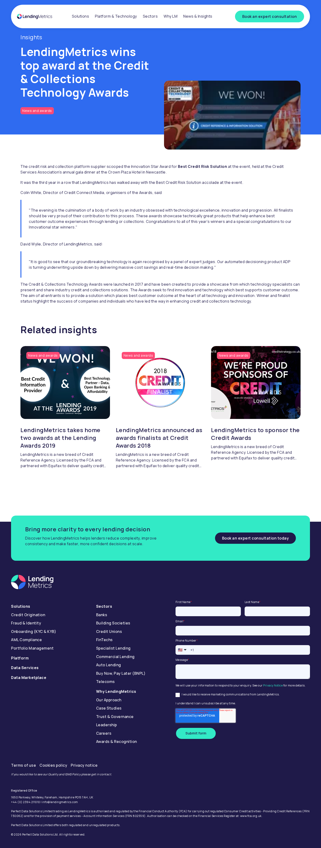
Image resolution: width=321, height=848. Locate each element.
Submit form (195, 733)
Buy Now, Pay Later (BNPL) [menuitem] (121, 673)
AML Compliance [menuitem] (26, 639)
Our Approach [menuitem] (108, 699)
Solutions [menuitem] (80, 16)
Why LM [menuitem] (170, 16)
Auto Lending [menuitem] (108, 664)
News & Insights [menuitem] (197, 16)
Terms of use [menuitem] (23, 765)
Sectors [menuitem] (150, 16)
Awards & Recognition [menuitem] (116, 741)
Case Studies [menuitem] (109, 708)
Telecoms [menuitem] (105, 681)
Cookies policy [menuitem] (53, 765)
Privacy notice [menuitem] (84, 765)
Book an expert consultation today (255, 538)
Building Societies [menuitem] (113, 623)
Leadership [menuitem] (106, 724)
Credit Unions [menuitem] (109, 631)
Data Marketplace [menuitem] (28, 677)
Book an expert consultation (269, 16)
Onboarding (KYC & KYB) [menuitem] (33, 631)
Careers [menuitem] (104, 733)
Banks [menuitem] (101, 614)
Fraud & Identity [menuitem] (26, 623)
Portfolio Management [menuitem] (32, 648)
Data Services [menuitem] (25, 667)
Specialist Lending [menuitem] (113, 648)
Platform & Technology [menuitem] (116, 16)
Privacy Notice (273, 685)
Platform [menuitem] (20, 658)
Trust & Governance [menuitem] (115, 716)
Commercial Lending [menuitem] (115, 656)
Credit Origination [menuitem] (28, 614)
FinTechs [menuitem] (104, 639)
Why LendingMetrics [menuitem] (116, 691)
